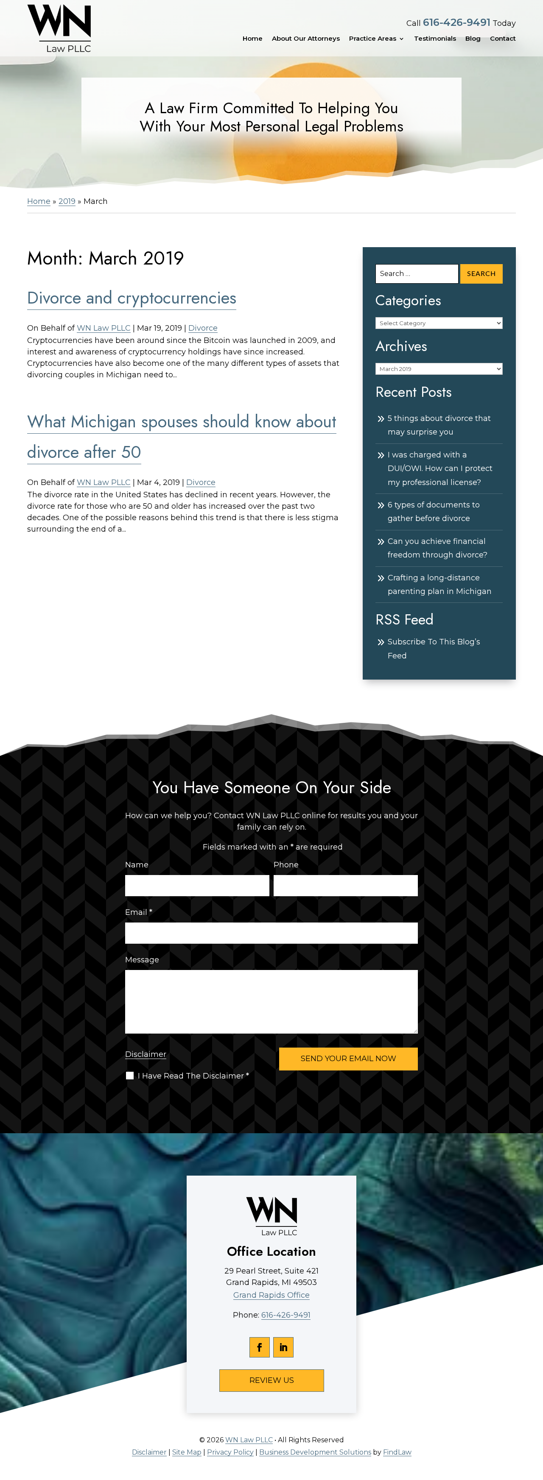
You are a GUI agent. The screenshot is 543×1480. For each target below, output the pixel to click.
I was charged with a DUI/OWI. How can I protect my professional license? (440, 468)
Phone (286, 865)
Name (136, 865)
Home (253, 39)
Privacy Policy (230, 1452)
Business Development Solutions (315, 1452)
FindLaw (397, 1452)
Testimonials (435, 39)
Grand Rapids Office (271, 1295)
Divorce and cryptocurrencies (131, 297)
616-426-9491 (456, 22)
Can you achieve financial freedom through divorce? (437, 548)
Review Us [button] (271, 1380)
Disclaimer (145, 1054)
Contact (503, 39)
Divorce (203, 328)
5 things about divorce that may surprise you (439, 425)
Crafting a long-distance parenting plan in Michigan (440, 584)
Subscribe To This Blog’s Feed (434, 648)
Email (138, 912)
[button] (534, 1418)
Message (142, 959)
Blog (473, 39)
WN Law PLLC (104, 328)
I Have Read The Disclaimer (193, 1076)
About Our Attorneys (306, 39)
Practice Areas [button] (372, 39)
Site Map (187, 1452)
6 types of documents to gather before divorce (434, 511)
